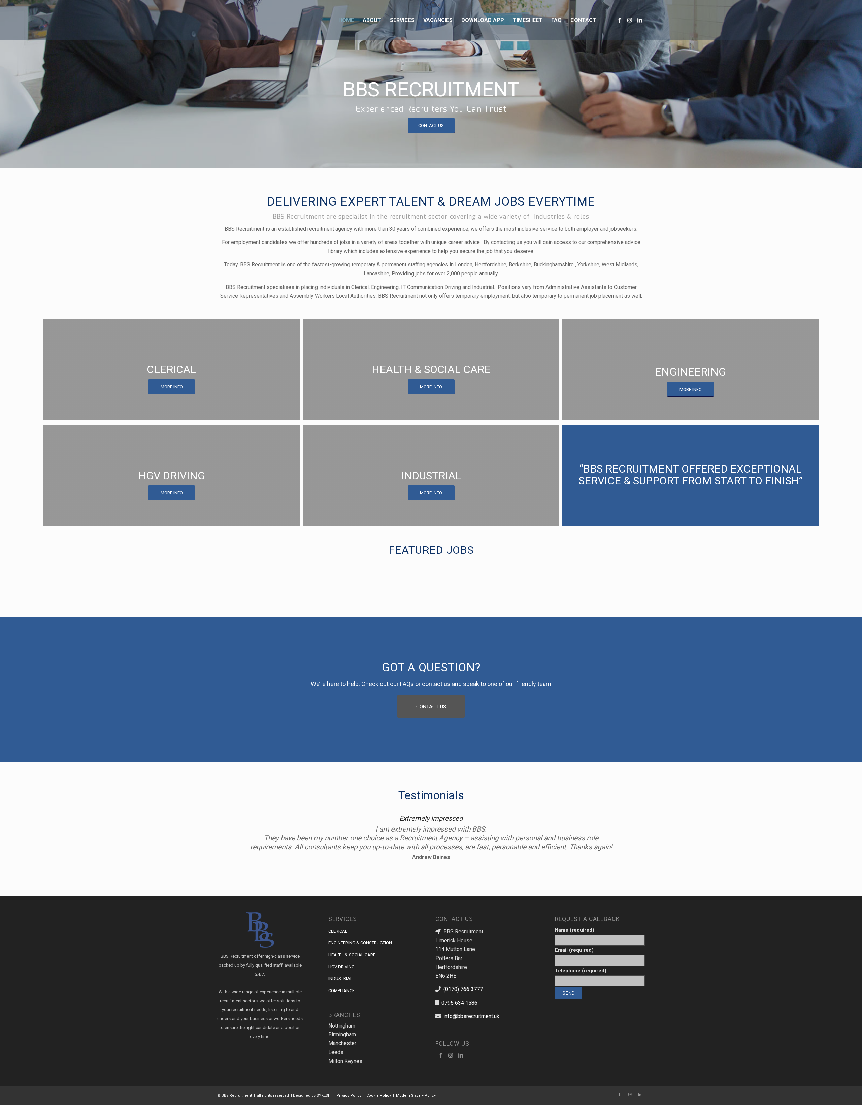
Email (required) (574, 950)
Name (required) (574, 930)
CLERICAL (337, 931)
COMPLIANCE (341, 990)
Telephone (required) (580, 971)
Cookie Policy (378, 1095)
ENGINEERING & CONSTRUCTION (360, 942)
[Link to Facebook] (620, 20)
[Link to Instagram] (630, 20)
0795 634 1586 (459, 1003)
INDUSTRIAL (340, 978)
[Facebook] (440, 1055)
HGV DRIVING (341, 966)
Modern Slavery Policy (416, 1095)
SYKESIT (324, 1095)
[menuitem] (346, 20)
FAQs (407, 683)
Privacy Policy (348, 1095)
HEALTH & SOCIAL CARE (351, 954)
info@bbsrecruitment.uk (471, 1016)
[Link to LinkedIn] (640, 20)
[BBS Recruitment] (239, 20)
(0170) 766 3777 (463, 989)
